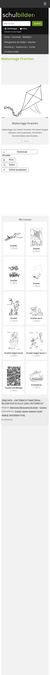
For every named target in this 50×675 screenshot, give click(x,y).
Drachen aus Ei (36, 318)
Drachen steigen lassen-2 (36, 353)
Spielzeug (32, 411)
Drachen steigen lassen (13, 353)
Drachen (32, 42)
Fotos (24, 28)
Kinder (39, 411)
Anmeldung (8, 47)
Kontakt (32, 47)
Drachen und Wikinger (13, 388)
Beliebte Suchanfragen (12, 32)
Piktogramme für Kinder (15, 42)
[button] (15, 170)
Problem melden (12, 52)
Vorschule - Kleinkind (21, 37)
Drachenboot (36, 385)
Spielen (25, 411)
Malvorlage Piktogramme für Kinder (24, 407)
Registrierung (21, 47)
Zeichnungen (12, 28)
